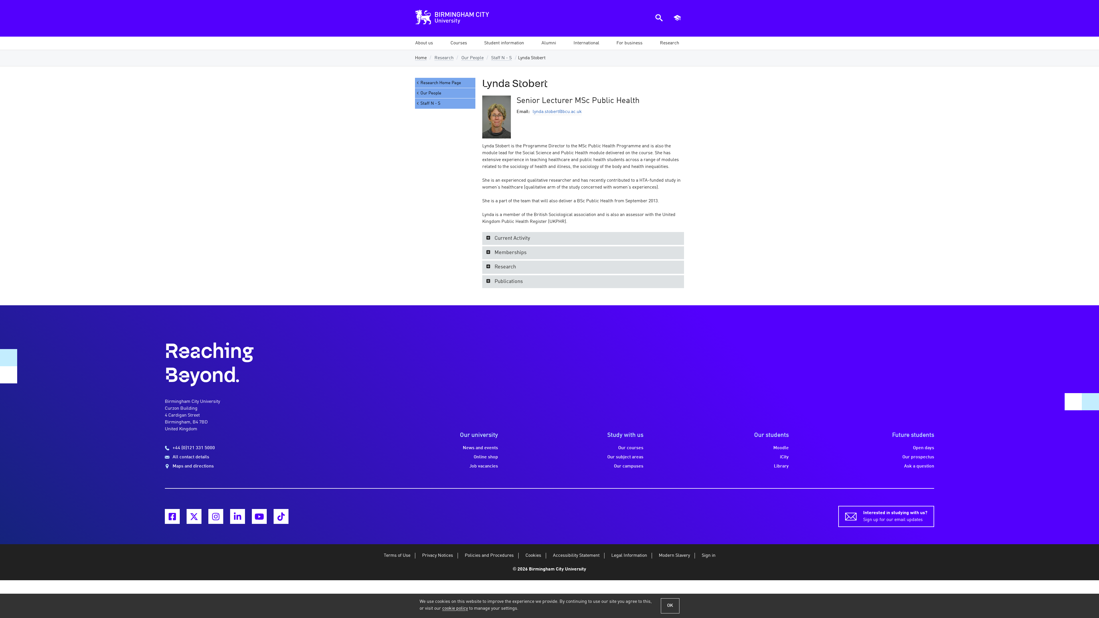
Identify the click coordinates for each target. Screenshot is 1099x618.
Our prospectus (918, 457)
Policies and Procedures (489, 555)
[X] (194, 516)
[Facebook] (172, 516)
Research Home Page (440, 83)
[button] (424, 43)
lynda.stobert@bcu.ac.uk (557, 112)
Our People (472, 58)
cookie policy (455, 608)
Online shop (486, 457)
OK (670, 605)
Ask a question (919, 466)
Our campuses (628, 466)
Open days (923, 448)
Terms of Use (397, 555)
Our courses (630, 448)
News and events (480, 448)
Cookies (533, 555)
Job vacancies (483, 466)
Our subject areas (625, 457)
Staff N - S (501, 58)
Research (444, 58)
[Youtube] (259, 516)
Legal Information (629, 555)
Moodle (781, 448)
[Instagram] (215, 516)
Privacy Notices (437, 555)
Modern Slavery (674, 555)
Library (781, 466)
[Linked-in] (237, 516)
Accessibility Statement (576, 555)
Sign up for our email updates (895, 516)
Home (421, 58)
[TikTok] (281, 516)
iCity (784, 457)
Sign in (708, 555)
